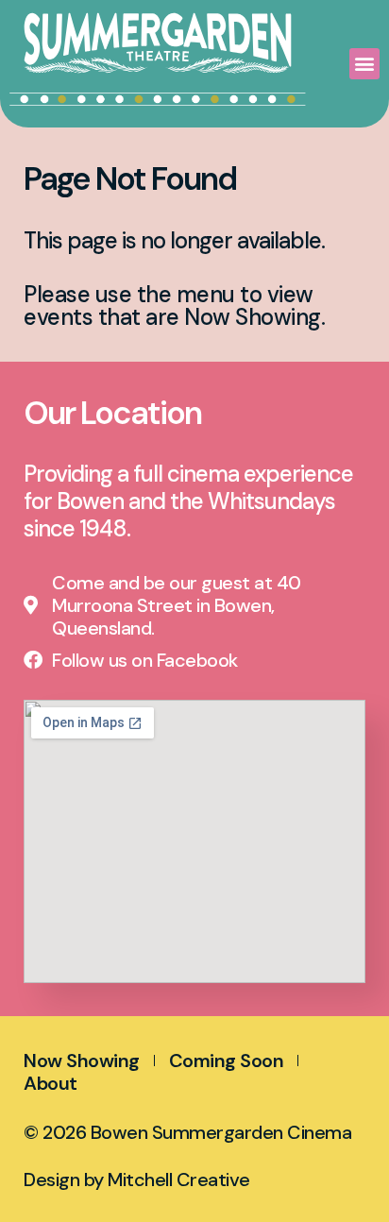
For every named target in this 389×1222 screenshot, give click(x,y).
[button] (365, 63)
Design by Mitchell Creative (137, 1179)
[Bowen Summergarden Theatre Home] (157, 43)
